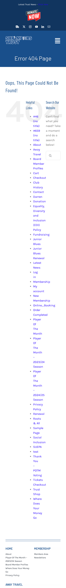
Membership (41, 281)
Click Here (43, 4)
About (37, 144)
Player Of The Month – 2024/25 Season (39, 386)
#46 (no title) (36, 121)
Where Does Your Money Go (37, 508)
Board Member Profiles (38, 163)
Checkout (39, 177)
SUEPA (37, 447)
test (35, 451)
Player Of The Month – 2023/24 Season (39, 353)
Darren (37, 196)
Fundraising (41, 234)
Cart (36, 173)
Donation (39, 201)
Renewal (38, 414)
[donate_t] (33, 9)
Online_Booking (44, 305)
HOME (9, 548)
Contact (38, 192)
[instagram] (30, 26)
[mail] (49, 26)
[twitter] (24, 26)
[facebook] (17, 26)
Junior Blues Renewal (38, 253)
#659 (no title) (36, 135)
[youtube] (36, 26)
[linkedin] (42, 26)
